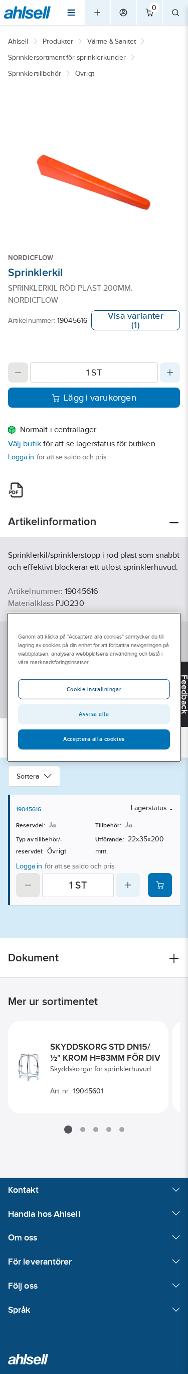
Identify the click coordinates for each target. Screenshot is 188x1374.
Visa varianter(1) (135, 320)
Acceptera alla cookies (94, 739)
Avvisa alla (94, 714)
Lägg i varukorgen (100, 398)
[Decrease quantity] (18, 372)
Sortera (28, 776)
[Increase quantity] (170, 372)
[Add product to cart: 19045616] (160, 885)
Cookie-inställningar (94, 689)
